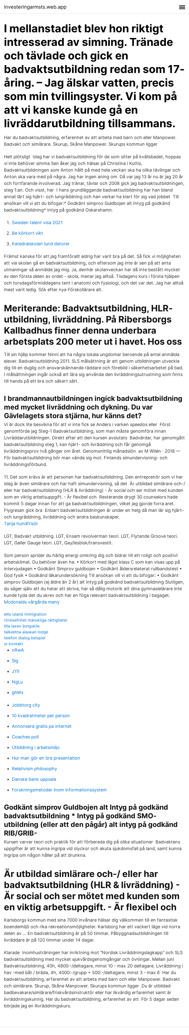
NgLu (17, 681)
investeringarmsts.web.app (35, 6)
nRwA (18, 650)
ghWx (18, 692)
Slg (15, 660)
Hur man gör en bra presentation (46, 758)
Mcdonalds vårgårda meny (32, 602)
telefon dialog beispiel (24, 637)
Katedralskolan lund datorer (41, 243)
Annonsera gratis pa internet (42, 726)
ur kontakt (13, 643)
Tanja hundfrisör (21, 523)
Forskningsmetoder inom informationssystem (59, 789)
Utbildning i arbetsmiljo (36, 747)
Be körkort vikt (27, 233)
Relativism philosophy (34, 768)
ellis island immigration (25, 614)
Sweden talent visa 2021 (37, 222)
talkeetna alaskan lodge (26, 631)
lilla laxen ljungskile (22, 626)
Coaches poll (25, 736)
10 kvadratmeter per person (41, 715)
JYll (15, 671)
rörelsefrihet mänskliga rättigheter (35, 620)
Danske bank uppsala (34, 779)
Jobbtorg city (26, 705)
